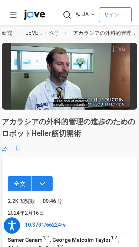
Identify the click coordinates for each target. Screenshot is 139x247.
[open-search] (67, 15)
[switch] (80, 101)
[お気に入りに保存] (18, 148)
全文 (20, 183)
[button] (132, 50)
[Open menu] (13, 15)
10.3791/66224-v (45, 225)
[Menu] (42, 183)
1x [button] (112, 101)
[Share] (5, 148)
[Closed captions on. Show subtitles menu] (126, 101)
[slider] (42, 102)
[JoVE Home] (34, 15)
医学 (54, 33)
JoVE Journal (34, 33)
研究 (7, 33)
